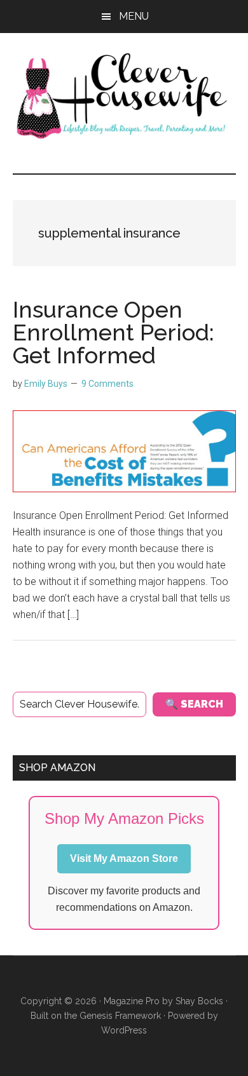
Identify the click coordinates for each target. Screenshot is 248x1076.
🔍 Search (194, 704)
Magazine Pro (132, 1001)
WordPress (124, 1030)
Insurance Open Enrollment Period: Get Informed (113, 332)
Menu (134, 16)
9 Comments (107, 384)
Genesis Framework (120, 1016)
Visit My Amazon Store (124, 858)
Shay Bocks (199, 1001)
